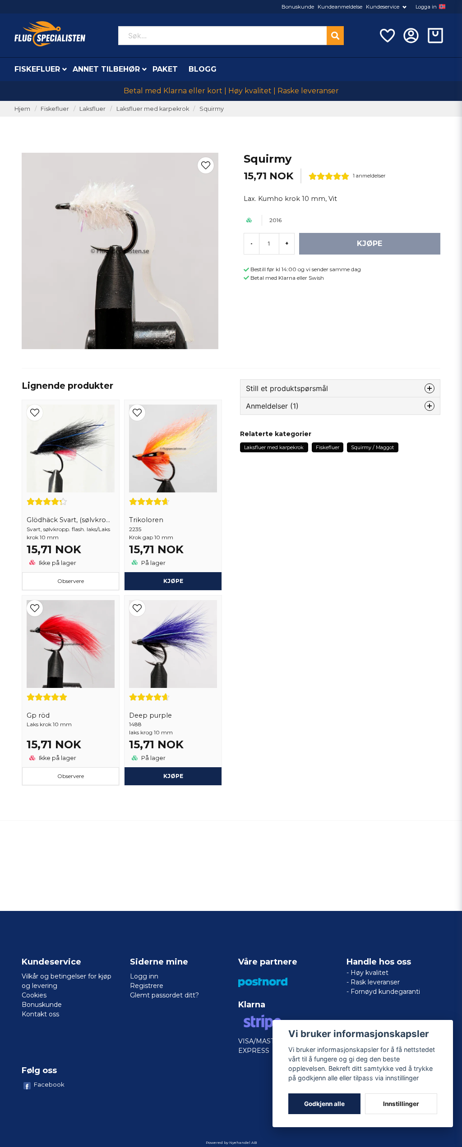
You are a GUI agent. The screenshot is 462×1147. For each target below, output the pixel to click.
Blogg (203, 69)
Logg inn (144, 976)
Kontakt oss (40, 1014)
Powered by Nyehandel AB (231, 1142)
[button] (442, 6)
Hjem (22, 108)
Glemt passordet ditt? (164, 995)
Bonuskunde (298, 7)
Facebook (49, 1084)
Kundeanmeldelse (340, 7)
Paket (165, 69)
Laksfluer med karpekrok (152, 108)
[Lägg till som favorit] (386, 36)
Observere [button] (70, 581)
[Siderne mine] (411, 36)
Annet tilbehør (106, 69)
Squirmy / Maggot (372, 447)
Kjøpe (173, 581)
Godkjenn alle (324, 1103)
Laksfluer (92, 108)
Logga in (426, 7)
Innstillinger (401, 1103)
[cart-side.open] (435, 36)
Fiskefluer (37, 69)
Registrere (146, 986)
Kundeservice (382, 7)
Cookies (34, 995)
